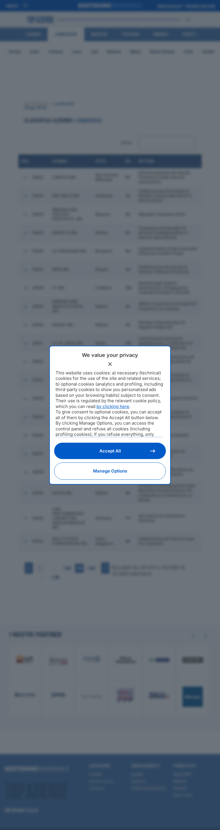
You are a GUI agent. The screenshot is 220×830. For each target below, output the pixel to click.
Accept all (110, 451)
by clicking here (113, 406)
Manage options (110, 471)
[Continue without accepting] (110, 364)
